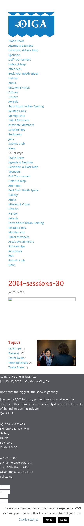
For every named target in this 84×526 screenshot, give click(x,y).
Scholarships (16, 129)
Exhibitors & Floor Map (23, 50)
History (13, 97)
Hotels (4, 438)
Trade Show (16, 41)
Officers (13, 92)
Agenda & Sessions (20, 45)
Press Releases (18, 363)
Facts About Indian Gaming (26, 106)
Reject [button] (63, 519)
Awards (13, 101)
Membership (16, 116)
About (12, 83)
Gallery (13, 78)
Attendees (15, 69)
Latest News (16, 358)
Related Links (17, 111)
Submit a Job (16, 143)
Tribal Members (18, 120)
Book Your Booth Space (23, 73)
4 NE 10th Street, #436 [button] (14, 467)
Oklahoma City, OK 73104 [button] (16, 472)
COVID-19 (14, 349)
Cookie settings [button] (28, 519)
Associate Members (21, 125)
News (12, 148)
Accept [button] (49, 519)
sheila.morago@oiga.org (16, 462)
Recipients (15, 134)
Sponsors (14, 55)
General (13, 353)
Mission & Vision (19, 87)
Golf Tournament (19, 59)
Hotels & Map (17, 64)
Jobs (11, 139)
